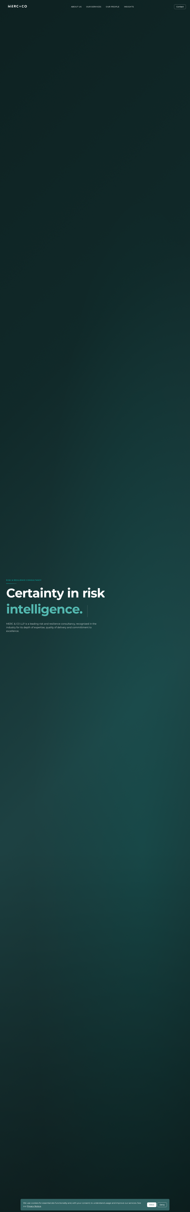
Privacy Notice (34, 1206)
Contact (180, 7)
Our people (112, 7)
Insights (129, 7)
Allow (151, 1205)
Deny (162, 1205)
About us (76, 7)
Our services (93, 7)
